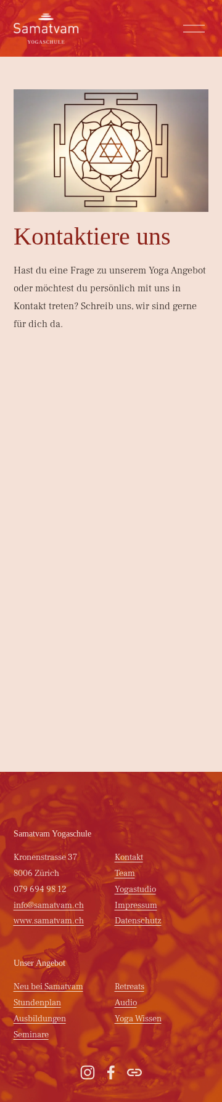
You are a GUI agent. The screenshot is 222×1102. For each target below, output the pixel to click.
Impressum (136, 905)
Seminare (31, 1034)
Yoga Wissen (138, 1018)
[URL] (134, 1072)
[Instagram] (87, 1072)
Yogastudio (135, 889)
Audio (126, 1002)
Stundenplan (37, 1002)
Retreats (129, 986)
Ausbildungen (40, 1018)
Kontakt (129, 857)
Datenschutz (138, 920)
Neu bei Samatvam (48, 986)
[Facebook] (111, 1072)
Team (125, 873)
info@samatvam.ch (49, 905)
